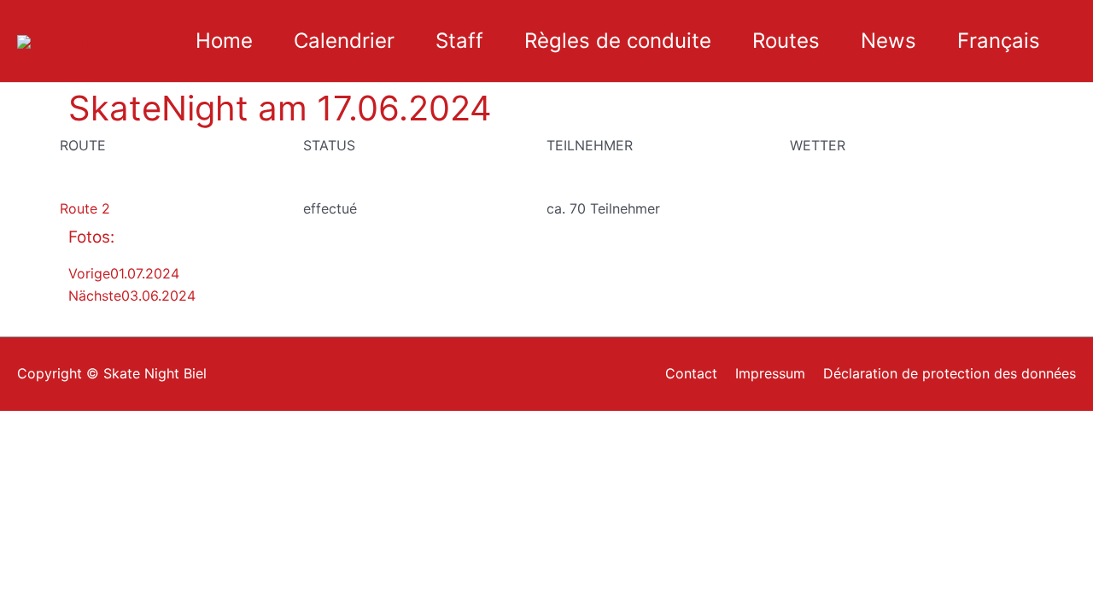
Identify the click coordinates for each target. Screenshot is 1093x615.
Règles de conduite (617, 40)
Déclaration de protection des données (949, 373)
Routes (786, 40)
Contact (691, 373)
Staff (459, 40)
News (888, 40)
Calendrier (344, 40)
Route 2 (85, 208)
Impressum (770, 373)
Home (224, 40)
